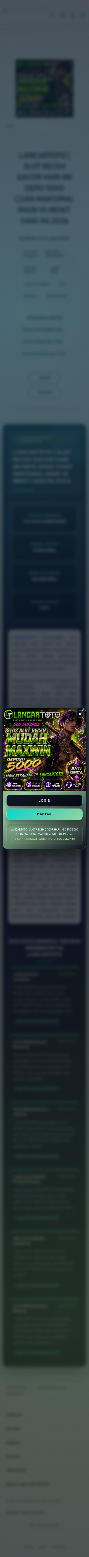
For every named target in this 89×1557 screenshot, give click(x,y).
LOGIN (44, 800)
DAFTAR (44, 814)
